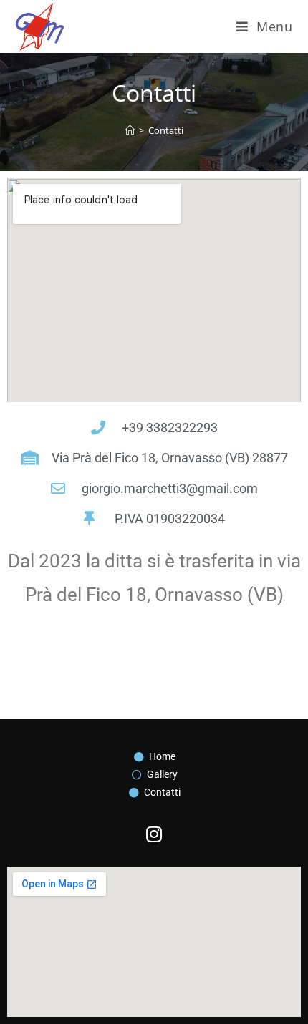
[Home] (130, 130)
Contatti (165, 130)
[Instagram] (154, 834)
